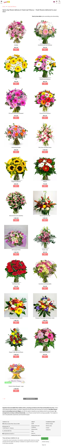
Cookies (47, 427)
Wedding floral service (36, 435)
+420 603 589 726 (7, 430)
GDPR (32, 423)
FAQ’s (32, 431)
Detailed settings (45, 441)
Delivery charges (49, 423)
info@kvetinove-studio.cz (8, 433)
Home (4, 6)
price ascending (46, 16)
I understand (44, 438)
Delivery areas (49, 425)
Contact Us (48, 429)
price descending (54, 16)
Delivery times (34, 429)
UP (4, 398)
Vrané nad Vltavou (12, 6)
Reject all (44, 444)
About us (33, 433)
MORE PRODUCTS (30, 398)
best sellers (39, 16)
